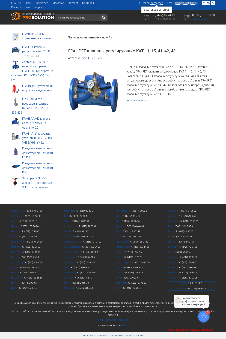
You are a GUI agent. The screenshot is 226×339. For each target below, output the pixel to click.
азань (15, 288)
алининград (70, 272)
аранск (120, 272)
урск (67, 216)
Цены (29, 3)
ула (170, 236)
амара (120, 257)
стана (15, 221)
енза (119, 231)
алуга (67, 267)
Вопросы (39, 7)
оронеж (15, 257)
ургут (119, 288)
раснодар (69, 288)
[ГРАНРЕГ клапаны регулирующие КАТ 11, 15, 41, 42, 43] (94, 93)
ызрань (172, 216)
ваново (15, 267)
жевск (15, 283)
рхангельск (17, 211)
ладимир (16, 247)
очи (118, 278)
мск (118, 216)
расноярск (70, 211)
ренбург (120, 226)
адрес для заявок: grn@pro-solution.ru (190, 330)
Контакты (88, 3)
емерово (68, 278)
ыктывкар (174, 221)
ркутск (15, 272)
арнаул (15, 226)
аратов (120, 267)
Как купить (42, 3)
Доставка (58, 3)
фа (170, 252)
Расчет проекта (20, 7)
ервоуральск (123, 242)
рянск (15, 236)
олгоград (16, 252)
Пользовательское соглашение (113, 320)
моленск (173, 211)
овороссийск (123, 211)
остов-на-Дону (123, 247)
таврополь (122, 283)
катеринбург (18, 262)
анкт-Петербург (124, 262)
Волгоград (156, 3)
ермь (119, 236)
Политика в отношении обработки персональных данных (113, 335)
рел (118, 221)
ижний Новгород (73, 247)
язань (119, 252)
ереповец (173, 272)
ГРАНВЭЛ (16, 3)
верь (171, 226)
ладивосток (17, 242)
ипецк (67, 221)
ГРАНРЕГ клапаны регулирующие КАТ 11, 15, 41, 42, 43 (122, 51)
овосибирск (70, 262)
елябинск (173, 262)
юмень (172, 242)
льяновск (173, 247)
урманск (69, 236)
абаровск (173, 257)
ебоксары (173, 267)
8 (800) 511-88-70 (203, 15)
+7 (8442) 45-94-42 (163, 15)
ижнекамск (70, 257)
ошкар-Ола (17, 278)
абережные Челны (73, 242)
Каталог (73, 3)
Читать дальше (136, 100)
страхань (16, 216)
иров (67, 283)
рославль (173, 278)
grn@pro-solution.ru (186, 3)
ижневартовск (71, 252)
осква (68, 231)
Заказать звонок (202, 18)
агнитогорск (71, 226)
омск (171, 231)
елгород (16, 231)
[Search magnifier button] (103, 17)
